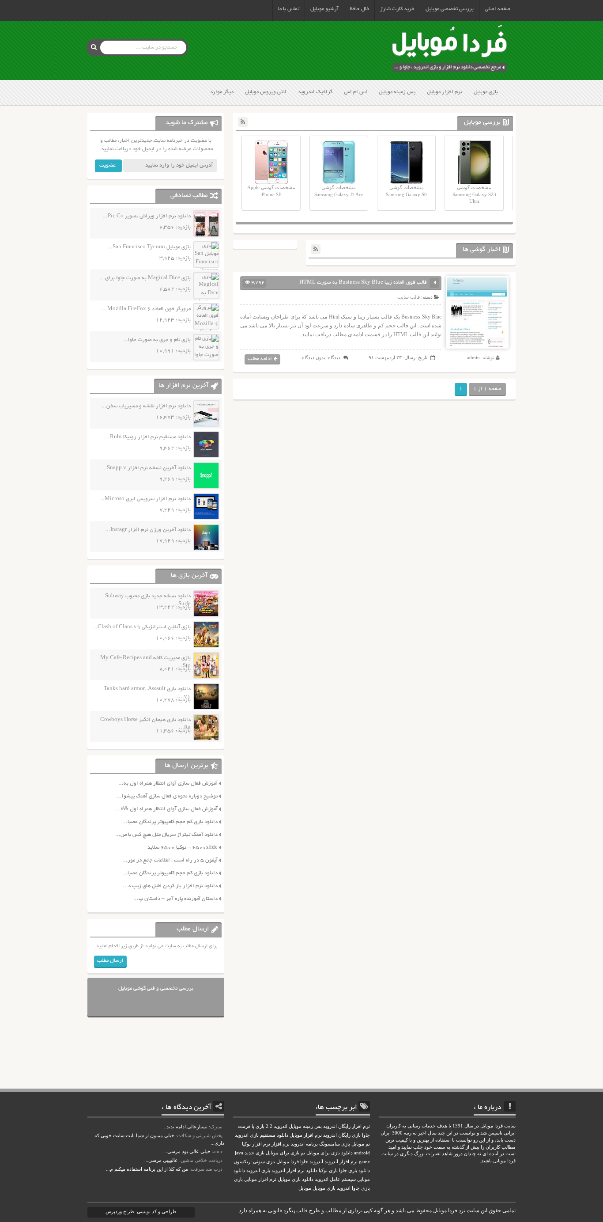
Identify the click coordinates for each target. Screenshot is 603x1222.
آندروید (316, 1161)
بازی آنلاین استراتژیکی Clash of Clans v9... (141, 627)
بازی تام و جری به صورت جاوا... (156, 340)
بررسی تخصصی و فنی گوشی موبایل (155, 988)
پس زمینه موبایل (397, 92)
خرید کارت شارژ (397, 9)
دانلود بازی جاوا (354, 1170)
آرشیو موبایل (324, 9)
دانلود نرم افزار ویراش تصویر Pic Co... (146, 216)
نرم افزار (280, 1144)
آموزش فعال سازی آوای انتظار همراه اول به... (168, 783)
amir (217, 1151)
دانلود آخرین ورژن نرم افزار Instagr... (148, 530)
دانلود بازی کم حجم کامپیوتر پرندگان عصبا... (170, 822)
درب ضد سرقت (206, 1169)
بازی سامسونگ (334, 1144)
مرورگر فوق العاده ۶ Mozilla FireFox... (146, 309)
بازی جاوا (361, 1188)
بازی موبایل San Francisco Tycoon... (149, 247)
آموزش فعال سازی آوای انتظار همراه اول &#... (167, 809)
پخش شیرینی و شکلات (199, 1135)
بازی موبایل (486, 92)
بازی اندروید (258, 1170)
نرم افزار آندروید (341, 1161)
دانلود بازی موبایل (295, 1179)
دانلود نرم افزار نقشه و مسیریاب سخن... (146, 406)
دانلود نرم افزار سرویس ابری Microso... (145, 499)
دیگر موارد (222, 92)
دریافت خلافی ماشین (201, 1160)
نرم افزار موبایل (444, 92)
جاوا (304, 1161)
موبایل (304, 1188)
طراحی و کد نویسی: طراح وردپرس (141, 1211)
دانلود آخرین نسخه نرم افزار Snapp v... (146, 468)
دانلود (311, 1170)
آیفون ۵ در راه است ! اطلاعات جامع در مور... (170, 860)
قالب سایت (408, 297)
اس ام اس (355, 92)
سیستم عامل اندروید (335, 1179)
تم (303, 1152)
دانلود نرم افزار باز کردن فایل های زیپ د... (170, 886)
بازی (238, 1179)
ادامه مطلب (260, 359)
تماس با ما (288, 9)
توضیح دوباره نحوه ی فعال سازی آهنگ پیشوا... (167, 796)
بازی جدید (254, 1152)
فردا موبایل (287, 1161)
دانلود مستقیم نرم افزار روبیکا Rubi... (148, 437)
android (362, 1152)
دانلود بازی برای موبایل (329, 1152)
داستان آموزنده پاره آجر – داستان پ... (175, 899)
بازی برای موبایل (282, 1152)
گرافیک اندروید (315, 92)
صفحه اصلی (497, 9)
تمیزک (216, 1126)
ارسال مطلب (110, 961)
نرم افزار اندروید (288, 1170)
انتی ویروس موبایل (265, 92)
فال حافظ (359, 9)
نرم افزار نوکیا (256, 1144)
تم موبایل (360, 1144)
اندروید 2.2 (276, 1126)
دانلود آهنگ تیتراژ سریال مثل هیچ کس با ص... (166, 835)
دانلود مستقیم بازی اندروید (261, 1135)
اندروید (343, 1188)
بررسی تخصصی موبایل (450, 9)
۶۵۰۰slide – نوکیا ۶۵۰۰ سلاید (182, 847)
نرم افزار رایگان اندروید (346, 1126)
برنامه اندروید (304, 1144)
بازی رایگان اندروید (342, 1135)
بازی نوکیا (328, 1170)
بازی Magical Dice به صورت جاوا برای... (145, 278)
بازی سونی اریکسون (254, 1161)
